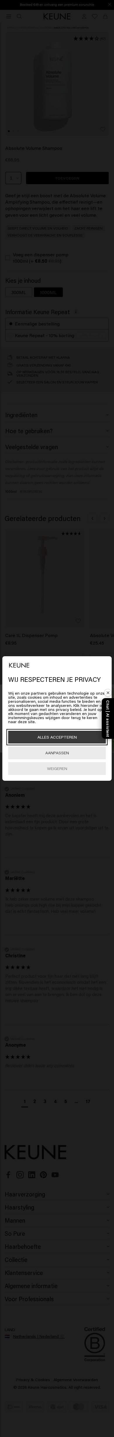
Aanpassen (57, 752)
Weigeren (57, 768)
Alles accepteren (57, 737)
